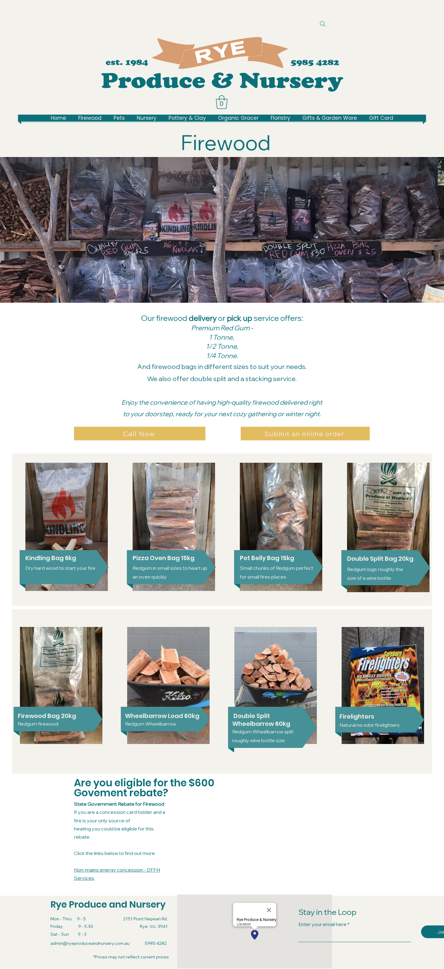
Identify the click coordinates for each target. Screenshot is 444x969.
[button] (221, 102)
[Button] (315, 63)
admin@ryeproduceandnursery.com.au (90, 943)
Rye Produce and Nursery (108, 904)
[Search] (322, 24)
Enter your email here (322, 924)
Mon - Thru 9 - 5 (68, 919)
